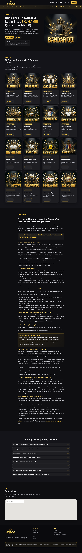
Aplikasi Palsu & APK (58, 234)
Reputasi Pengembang (31, 234)
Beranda (52, 2)
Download (74, 2)
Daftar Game (59, 2)
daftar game (21, 421)
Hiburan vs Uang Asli (24, 237)
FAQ (68, 2)
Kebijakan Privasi (57, 532)
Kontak (55, 530)
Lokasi (34, 538)
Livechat (18, 37)
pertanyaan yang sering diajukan (54, 421)
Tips (65, 2)
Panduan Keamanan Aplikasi (60, 534)
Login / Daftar (9, 37)
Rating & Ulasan (41, 234)
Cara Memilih (22, 234)
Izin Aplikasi (49, 234)
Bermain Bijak (33, 237)
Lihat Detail (10, 101)
